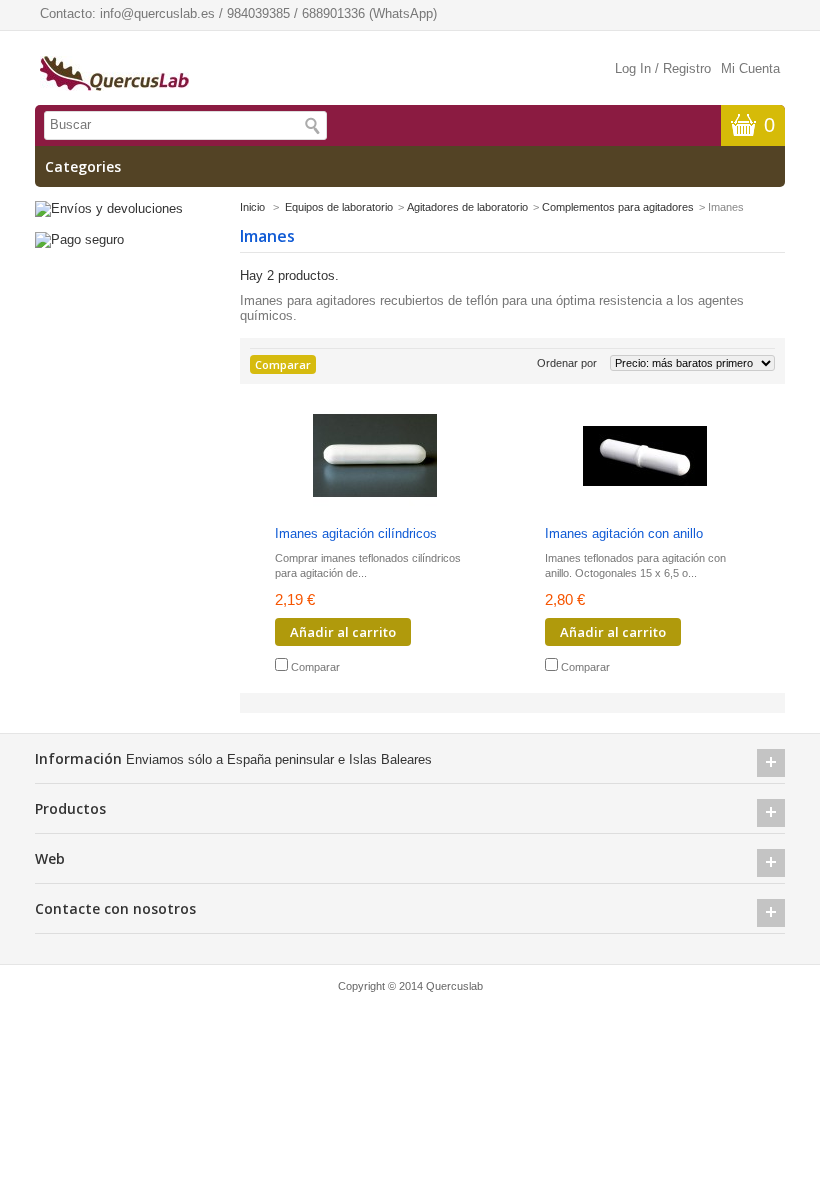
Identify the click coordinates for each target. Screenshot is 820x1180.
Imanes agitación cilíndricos (356, 533)
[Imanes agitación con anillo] (645, 457)
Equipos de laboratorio (339, 207)
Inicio (252, 207)
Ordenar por (567, 363)
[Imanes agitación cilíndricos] (375, 457)
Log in (633, 68)
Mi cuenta (750, 68)
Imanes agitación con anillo (624, 533)
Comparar (315, 667)
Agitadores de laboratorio (467, 207)
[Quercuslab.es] (114, 75)
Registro (687, 68)
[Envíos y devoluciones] (109, 208)
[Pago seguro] (79, 239)
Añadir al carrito (343, 632)
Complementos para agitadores (618, 207)
